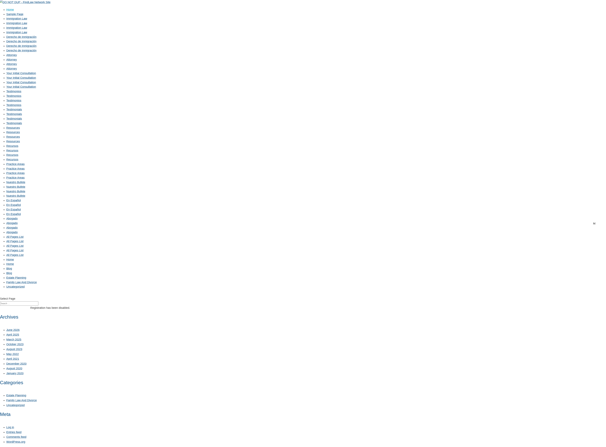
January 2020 (15, 373)
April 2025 (12, 334)
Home (10, 9)
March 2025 (13, 339)
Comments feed (16, 436)
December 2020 (16, 363)
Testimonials (14, 109)
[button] (1, 294)
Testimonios (13, 91)
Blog (9, 268)
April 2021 (12, 358)
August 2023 (14, 349)
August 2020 (14, 368)
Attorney (11, 55)
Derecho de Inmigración (21, 36)
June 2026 (13, 330)
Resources (13, 127)
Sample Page (14, 14)
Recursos (12, 146)
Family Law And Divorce (21, 282)
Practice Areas (15, 164)
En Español (13, 200)
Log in (10, 427)
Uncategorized (15, 286)
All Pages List (15, 236)
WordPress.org (15, 441)
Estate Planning (16, 277)
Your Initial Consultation (21, 73)
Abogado (12, 218)
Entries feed (13, 432)
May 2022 (12, 354)
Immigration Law (16, 18)
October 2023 (15, 344)
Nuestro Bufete (15, 182)
